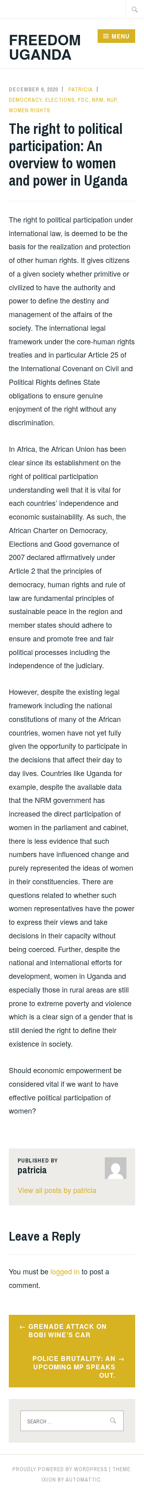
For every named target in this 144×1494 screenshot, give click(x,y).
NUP (112, 99)
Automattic (83, 1479)
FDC (83, 99)
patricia (80, 89)
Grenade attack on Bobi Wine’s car (67, 1330)
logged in (65, 1271)
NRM (98, 99)
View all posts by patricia (57, 1190)
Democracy (25, 99)
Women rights (29, 110)
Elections (60, 99)
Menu (121, 36)
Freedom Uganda (45, 46)
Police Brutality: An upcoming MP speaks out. (74, 1367)
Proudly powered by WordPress (60, 1469)
